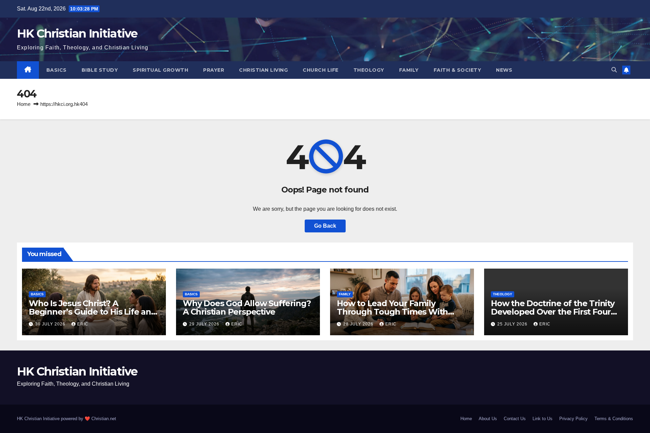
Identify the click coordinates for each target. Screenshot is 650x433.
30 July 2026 (51, 324)
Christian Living (263, 70)
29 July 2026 (205, 324)
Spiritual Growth (160, 70)
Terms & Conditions (613, 418)
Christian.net (103, 418)
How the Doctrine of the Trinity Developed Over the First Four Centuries (552, 311)
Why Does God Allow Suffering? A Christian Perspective (247, 307)
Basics (56, 70)
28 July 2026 (359, 324)
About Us (488, 418)
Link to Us (542, 418)
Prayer (213, 70)
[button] (614, 70)
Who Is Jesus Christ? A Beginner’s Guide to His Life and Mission (92, 311)
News (504, 70)
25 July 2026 (513, 324)
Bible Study (100, 70)
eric (82, 324)
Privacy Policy (573, 418)
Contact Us (515, 418)
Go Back (325, 226)
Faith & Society (457, 70)
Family (409, 70)
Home (23, 104)
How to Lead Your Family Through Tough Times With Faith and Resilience (392, 311)
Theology (368, 70)
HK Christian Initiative (77, 33)
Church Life (321, 70)
